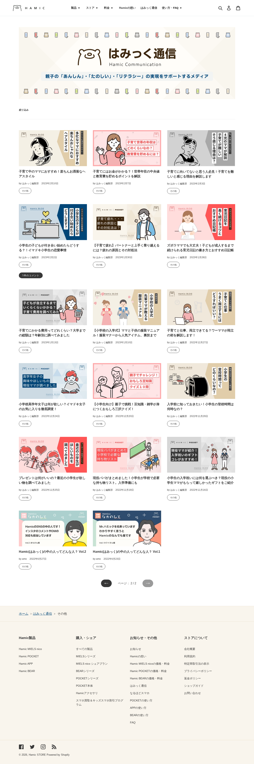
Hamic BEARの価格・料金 (146, 678)
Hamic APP (26, 663)
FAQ (133, 722)
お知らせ (135, 649)
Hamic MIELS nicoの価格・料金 (150, 663)
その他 (25, 191)
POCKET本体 (84, 685)
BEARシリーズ (85, 671)
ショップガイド (194, 685)
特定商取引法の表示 (196, 663)
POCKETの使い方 (141, 700)
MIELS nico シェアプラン (92, 663)
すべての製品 (84, 649)
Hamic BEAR (27, 671)
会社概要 (189, 649)
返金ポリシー (192, 678)
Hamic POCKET (29, 656)
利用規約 (189, 656)
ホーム (23, 613)
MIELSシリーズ (85, 656)
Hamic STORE (37, 754)
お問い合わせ (192, 693)
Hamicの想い (138, 656)
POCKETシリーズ (87, 678)
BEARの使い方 (139, 715)
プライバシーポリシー (198, 671)
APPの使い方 (138, 707)
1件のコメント (30, 275)
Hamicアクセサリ (87, 693)
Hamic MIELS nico (30, 649)
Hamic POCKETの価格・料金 (148, 671)
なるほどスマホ (139, 693)
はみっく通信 (42, 613)
